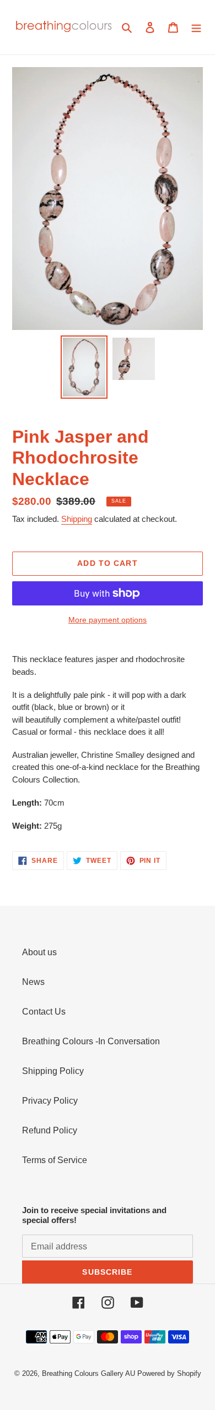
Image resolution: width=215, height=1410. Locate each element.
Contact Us (44, 1011)
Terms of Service (54, 1160)
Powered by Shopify (169, 1373)
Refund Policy (49, 1130)
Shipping (76, 519)
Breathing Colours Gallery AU (88, 1373)
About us (39, 952)
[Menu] (196, 27)
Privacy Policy (50, 1100)
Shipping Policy (53, 1071)
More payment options (107, 619)
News (33, 982)
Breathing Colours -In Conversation (91, 1041)
